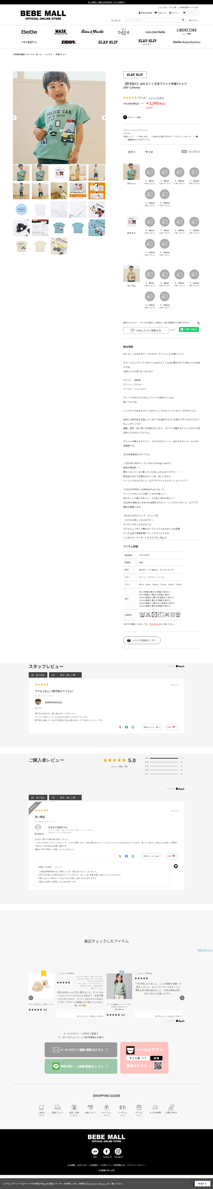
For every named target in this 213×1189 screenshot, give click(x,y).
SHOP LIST (81, 1165)
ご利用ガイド (105, 1165)
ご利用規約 (93, 1165)
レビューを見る (156, 97)
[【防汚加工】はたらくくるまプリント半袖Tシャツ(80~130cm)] (59, 117)
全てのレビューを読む (88, 1016)
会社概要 (71, 1165)
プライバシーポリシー (136, 1165)
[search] (183, 19)
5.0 (132, 760)
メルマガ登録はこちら (144, 640)
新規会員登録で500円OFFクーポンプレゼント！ (106, 2)
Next (104, 117)
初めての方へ (193, 20)
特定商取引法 (119, 1165)
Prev (14, 117)
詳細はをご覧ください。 (102, 1183)
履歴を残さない (205, 950)
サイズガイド (155, 624)
